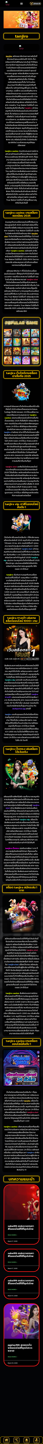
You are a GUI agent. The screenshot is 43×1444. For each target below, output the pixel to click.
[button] (22, 4)
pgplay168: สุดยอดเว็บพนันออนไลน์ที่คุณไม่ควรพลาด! (20, 1347)
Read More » (12, 1235)
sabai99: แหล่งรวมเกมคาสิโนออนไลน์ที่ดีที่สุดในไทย (21, 1227)
